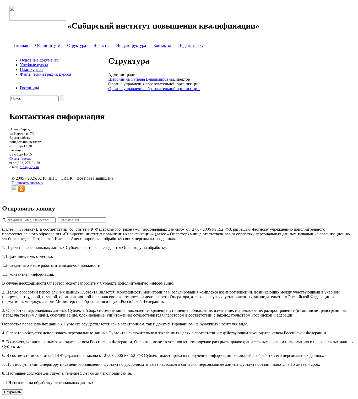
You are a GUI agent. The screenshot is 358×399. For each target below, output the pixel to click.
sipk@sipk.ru (29, 167)
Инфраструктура (131, 45)
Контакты (162, 45)
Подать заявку (191, 45)
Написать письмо (27, 183)
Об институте (47, 45)
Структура (76, 45)
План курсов (31, 69)
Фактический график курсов (45, 74)
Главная (21, 45)
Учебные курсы (34, 65)
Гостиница (29, 88)
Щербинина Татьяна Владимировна (140, 79)
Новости (101, 45)
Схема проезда (20, 158)
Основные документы (39, 60)
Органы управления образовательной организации (154, 88)
